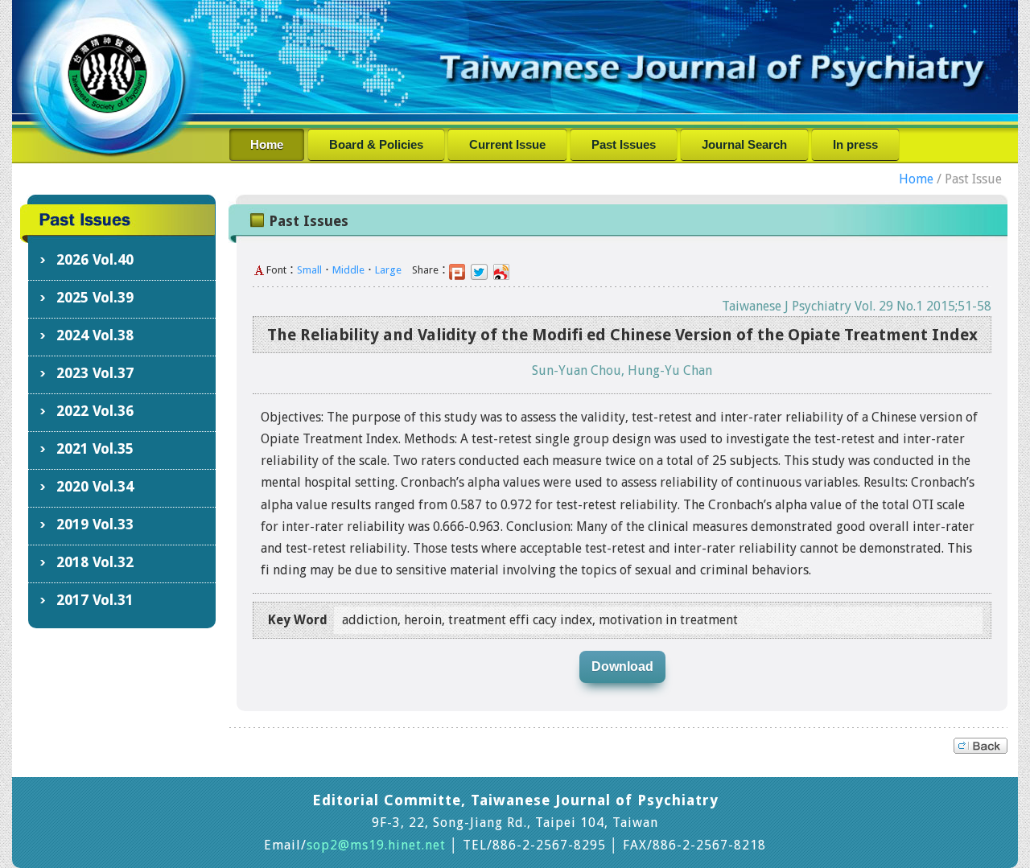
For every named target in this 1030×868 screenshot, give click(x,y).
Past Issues (623, 144)
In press (855, 144)
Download (622, 666)
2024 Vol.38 (95, 335)
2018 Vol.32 (95, 561)
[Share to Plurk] (460, 270)
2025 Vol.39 (95, 297)
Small (309, 270)
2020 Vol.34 (95, 486)
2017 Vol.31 (95, 599)
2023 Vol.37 (95, 372)
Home (266, 144)
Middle (348, 270)
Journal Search (744, 144)
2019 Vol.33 (95, 524)
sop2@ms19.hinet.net (376, 845)
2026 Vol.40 (95, 259)
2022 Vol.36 (95, 410)
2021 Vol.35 (95, 448)
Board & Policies (376, 144)
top (980, 746)
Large (388, 270)
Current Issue (507, 144)
